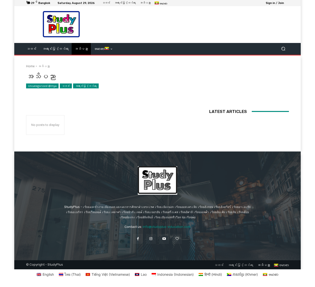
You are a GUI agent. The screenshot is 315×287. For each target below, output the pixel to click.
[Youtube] (164, 239)
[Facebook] (138, 239)
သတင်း (66, 86)
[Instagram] (151, 239)
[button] (283, 49)
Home (30, 66)
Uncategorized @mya (42, 86)
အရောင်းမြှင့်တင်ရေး (86, 86)
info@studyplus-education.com (166, 227)
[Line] (177, 239)
